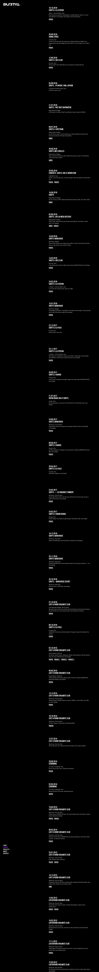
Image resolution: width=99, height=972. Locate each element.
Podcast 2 (64, 659)
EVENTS (5, 847)
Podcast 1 (57, 659)
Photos (51, 19)
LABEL (5, 845)
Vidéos (51, 138)
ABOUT (5, 851)
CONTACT (6, 853)
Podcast (56, 182)
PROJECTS (6, 849)
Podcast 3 (71, 659)
